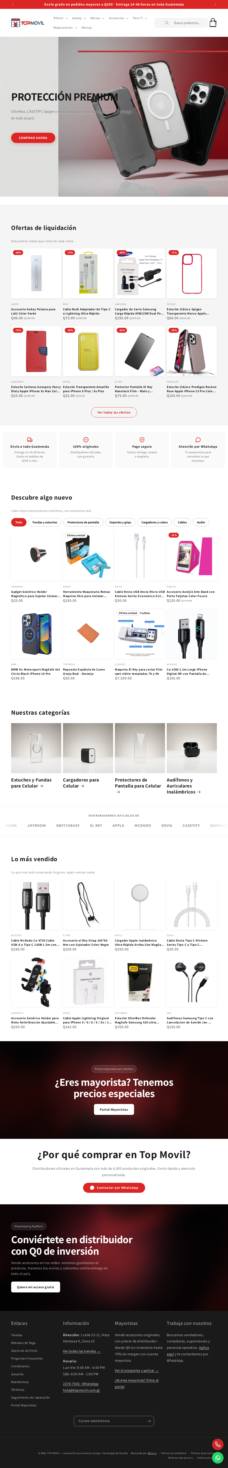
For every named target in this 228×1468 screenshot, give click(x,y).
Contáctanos (20, 1366)
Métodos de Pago (23, 1343)
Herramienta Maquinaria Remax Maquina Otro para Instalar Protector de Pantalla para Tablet (88, 594)
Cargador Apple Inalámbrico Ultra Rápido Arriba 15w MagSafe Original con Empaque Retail (139, 942)
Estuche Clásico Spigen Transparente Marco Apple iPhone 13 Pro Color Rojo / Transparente (186, 311)
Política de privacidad (204, 1453)
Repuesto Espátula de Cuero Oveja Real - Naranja (84, 671)
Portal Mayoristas (114, 1109)
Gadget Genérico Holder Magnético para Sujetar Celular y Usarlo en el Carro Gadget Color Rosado (35, 594)
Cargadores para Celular (81, 783)
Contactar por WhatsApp (117, 1187)
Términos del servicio (180, 1457)
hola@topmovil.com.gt (81, 1390)
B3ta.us (152, 1453)
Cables (182, 522)
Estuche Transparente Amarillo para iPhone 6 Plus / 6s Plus (86, 389)
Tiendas (16, 1335)
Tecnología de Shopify (115, 1453)
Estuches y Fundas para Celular (31, 783)
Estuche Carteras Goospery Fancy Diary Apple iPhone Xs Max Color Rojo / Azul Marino (36, 389)
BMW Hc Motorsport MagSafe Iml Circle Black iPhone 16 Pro (35, 671)
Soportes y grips (120, 522)
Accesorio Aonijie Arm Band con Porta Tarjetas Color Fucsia (191, 594)
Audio (201, 522)
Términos (17, 1390)
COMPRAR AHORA (33, 137)
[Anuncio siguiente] (215, 4)
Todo (18, 522)
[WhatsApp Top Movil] (218, 1458)
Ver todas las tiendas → (82, 1351)
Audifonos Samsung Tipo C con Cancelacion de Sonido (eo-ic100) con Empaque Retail (190, 1020)
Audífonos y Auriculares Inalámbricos (181, 786)
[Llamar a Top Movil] (218, 1444)
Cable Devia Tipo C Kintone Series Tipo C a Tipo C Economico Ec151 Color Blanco (190, 942)
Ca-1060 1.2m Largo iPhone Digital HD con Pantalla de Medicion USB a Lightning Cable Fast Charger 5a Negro (191, 671)
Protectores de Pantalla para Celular (138, 783)
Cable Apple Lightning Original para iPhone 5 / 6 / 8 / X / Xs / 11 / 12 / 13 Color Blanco (88, 1020)
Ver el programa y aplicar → (137, 1370)
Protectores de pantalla (83, 522)
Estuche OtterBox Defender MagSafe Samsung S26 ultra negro (135, 1020)
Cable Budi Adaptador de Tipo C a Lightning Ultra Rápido (87, 311)
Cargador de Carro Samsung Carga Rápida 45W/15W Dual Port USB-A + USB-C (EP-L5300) (139, 311)
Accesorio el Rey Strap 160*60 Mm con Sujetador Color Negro (86, 942)
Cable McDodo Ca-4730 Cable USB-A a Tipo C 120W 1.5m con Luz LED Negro (34, 942)
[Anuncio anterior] (13, 4)
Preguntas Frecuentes (27, 1358)
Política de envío (207, 1457)
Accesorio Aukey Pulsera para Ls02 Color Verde (33, 311)
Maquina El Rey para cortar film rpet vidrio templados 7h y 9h (138, 671)
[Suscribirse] (149, 1421)
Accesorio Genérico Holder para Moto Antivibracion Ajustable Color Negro (35, 1020)
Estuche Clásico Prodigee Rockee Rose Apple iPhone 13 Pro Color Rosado (191, 389)
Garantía (17, 1374)
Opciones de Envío (24, 1351)
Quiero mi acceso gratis (35, 1287)
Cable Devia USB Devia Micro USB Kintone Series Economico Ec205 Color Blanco (140, 594)
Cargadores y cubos (154, 522)
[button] (60, 18)
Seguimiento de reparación (30, 1397)
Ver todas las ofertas (114, 412)
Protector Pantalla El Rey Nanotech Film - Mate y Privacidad (134, 389)
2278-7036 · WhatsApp (81, 1383)
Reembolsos (20, 1382)
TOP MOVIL (53, 1453)
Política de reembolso (174, 1453)
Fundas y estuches (45, 522)
